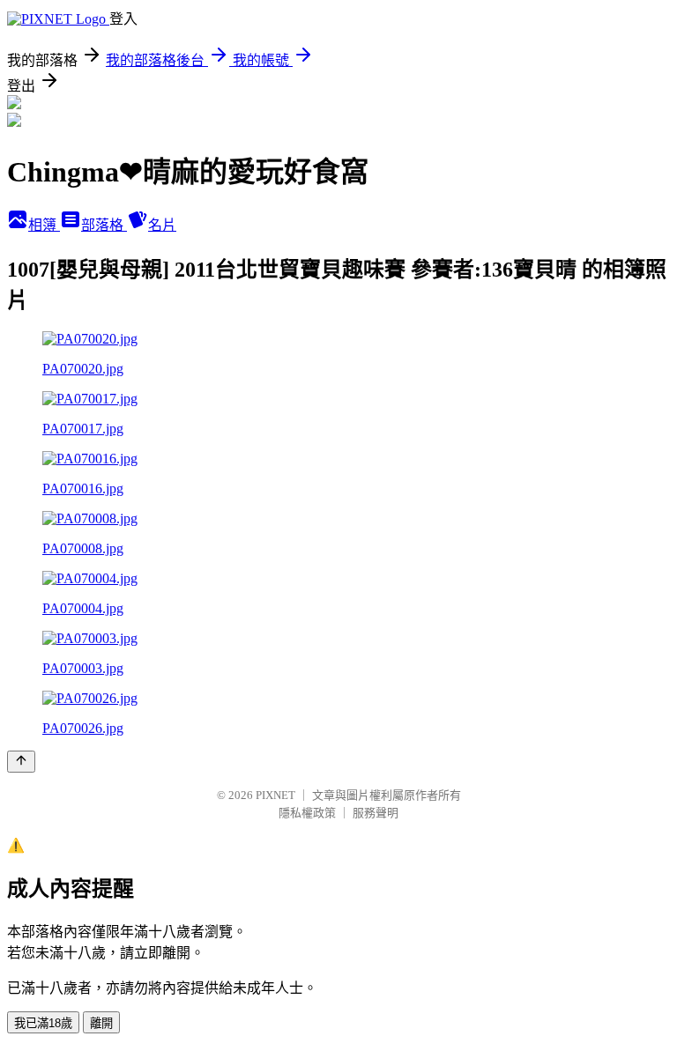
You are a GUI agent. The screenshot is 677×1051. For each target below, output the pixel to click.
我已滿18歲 (43, 1023)
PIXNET (275, 795)
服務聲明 (375, 812)
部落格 (104, 225)
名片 (162, 225)
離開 (101, 1023)
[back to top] (21, 762)
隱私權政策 (307, 812)
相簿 (44, 225)
